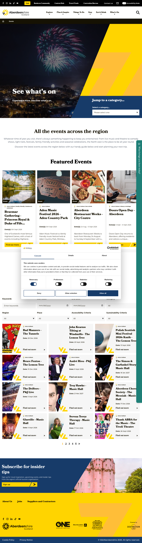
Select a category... (101, 107)
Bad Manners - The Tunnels (32, 332)
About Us (7, 502)
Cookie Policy (8, 540)
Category (110, 299)
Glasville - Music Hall (33, 422)
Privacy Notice (26, 540)
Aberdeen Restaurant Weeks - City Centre (88, 214)
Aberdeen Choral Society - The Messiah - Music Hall (127, 394)
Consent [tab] (37, 256)
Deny (39, 293)
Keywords (7, 299)
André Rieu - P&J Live (80, 363)
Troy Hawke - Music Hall (77, 388)
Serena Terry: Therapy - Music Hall (79, 420)
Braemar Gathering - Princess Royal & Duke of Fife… (17, 218)
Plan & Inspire (63, 12)
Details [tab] (71, 255)
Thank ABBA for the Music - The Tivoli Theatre (126, 423)
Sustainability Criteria (116, 313)
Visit (27, 3)
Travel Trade (74, 3)
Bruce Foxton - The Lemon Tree (33, 363)
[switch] (58, 284)
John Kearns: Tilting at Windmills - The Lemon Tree (79, 332)
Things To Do (78, 12)
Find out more (29, 349)
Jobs (19, 502)
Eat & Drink (101, 12)
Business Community (42, 3)
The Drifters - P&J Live (31, 391)
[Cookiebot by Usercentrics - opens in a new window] (108, 248)
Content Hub (59, 3)
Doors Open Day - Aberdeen (122, 212)
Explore (49, 12)
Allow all (103, 293)
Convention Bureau (91, 3)
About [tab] (104, 255)
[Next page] (79, 444)
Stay (90, 12)
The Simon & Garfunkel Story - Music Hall (127, 365)
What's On (114, 12)
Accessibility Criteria (81, 313)
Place (39, 313)
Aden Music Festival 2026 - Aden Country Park (53, 214)
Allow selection (71, 293)
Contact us (108, 3)
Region (5, 313)
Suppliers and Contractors (41, 502)
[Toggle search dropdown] (138, 12)
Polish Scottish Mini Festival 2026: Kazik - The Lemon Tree (126, 335)
